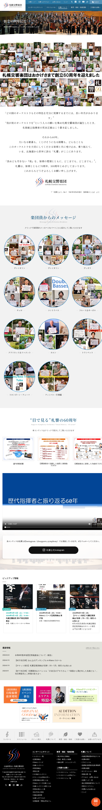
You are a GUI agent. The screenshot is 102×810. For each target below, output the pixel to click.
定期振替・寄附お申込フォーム (43, 801)
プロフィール (86, 762)
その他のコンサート (40, 774)
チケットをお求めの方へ (41, 777)
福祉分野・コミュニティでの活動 (69, 762)
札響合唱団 (85, 768)
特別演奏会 (37, 768)
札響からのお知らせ (88, 789)
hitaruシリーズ (38, 762)
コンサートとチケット (35, 7)
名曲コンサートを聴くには (42, 786)
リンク (66, 2)
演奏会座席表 (37, 795)
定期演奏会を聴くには (40, 780)
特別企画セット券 (39, 789)
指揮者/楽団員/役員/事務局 (91, 765)
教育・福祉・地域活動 (78, 7)
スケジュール (51, 7)
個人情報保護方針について (91, 783)
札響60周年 (86, 759)
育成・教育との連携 (64, 759)
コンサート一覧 (38, 756)
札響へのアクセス (43, 2)
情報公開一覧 (86, 774)
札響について (62, 7)
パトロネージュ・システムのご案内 (69, 772)
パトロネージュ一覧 (64, 778)
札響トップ (32, 2)
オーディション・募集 (89, 771)
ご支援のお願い (95, 7)
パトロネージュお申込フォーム (68, 775)
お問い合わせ (56, 2)
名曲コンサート (38, 765)
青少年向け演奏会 (64, 756)
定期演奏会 (37, 759)
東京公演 (36, 771)
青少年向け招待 (38, 792)
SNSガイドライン (88, 786)
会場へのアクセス (39, 798)
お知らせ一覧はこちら (93, 648)
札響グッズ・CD (87, 780)
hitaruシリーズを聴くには (42, 783)
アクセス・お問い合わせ (90, 777)
